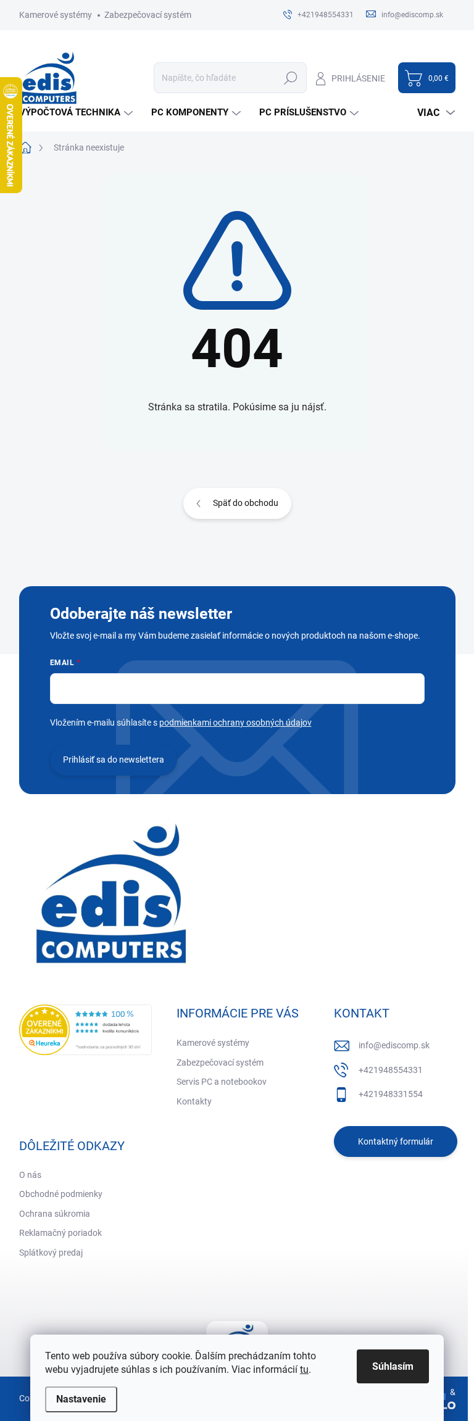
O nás (30, 1175)
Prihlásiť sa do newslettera (113, 759)
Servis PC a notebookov (222, 1082)
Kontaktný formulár (395, 1141)
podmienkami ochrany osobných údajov (235, 722)
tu (304, 1369)
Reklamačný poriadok (60, 1233)
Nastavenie (81, 1399)
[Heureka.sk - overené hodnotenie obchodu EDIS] (85, 1030)
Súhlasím (393, 1366)
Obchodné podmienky (60, 1194)
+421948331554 (391, 1094)
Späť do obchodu (245, 503)
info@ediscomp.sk (394, 1045)
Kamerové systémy (55, 15)
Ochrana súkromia (54, 1214)
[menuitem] (77, 112)
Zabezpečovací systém (147, 15)
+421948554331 (391, 1070)
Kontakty (194, 1101)
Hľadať (291, 78)
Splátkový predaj (51, 1252)
